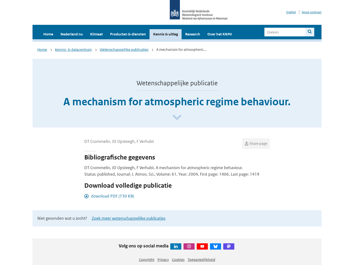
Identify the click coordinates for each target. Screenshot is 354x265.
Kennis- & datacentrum (73, 49)
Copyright (146, 259)
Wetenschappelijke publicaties (124, 49)
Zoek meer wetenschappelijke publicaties (128, 218)
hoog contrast (311, 12)
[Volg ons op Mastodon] (228, 246)
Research (192, 34)
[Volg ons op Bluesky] (215, 246)
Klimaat (96, 34)
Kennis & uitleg (165, 34)
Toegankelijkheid (201, 259)
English (291, 12)
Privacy (163, 259)
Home (48, 34)
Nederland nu (71, 34)
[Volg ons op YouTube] (202, 246)
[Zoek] (309, 32)
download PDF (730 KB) (112, 196)
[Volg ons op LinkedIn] (175, 246)
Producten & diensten (128, 34)
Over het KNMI (219, 34)
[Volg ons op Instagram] (189, 246)
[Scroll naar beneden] (177, 117)
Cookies (178, 259)
